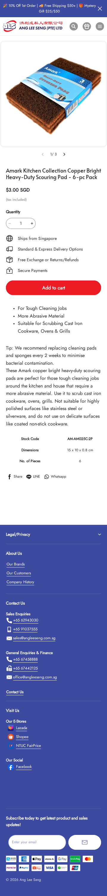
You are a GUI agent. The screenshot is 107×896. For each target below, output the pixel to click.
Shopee (22, 736)
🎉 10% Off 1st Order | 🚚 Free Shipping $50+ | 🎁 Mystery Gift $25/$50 (49, 8)
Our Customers (19, 573)
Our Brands (16, 564)
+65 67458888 (25, 659)
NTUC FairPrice (28, 745)
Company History (20, 582)
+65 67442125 (25, 668)
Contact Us (14, 692)
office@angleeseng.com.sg (35, 677)
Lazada (21, 728)
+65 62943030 (25, 620)
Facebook (24, 766)
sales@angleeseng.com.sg (34, 638)
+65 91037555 (25, 629)
